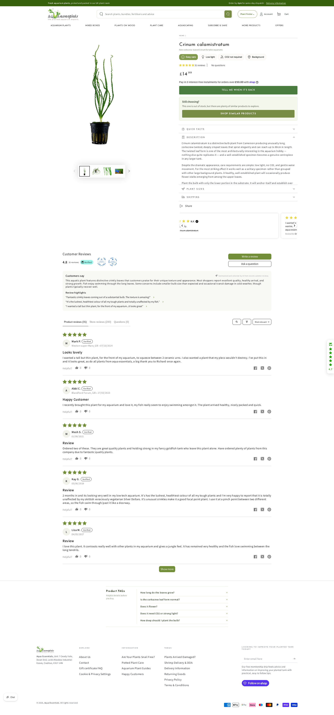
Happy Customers (133, 674)
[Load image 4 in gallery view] (119, 171)
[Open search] (236, 322)
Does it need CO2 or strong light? (159, 613)
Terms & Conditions (176, 685)
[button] (187, 65)
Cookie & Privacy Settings (95, 674)
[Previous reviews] (182, 225)
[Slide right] (129, 171)
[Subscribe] (295, 658)
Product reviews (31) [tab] (75, 321)
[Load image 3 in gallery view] (107, 171)
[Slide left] (74, 171)
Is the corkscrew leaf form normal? (160, 599)
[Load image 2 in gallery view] (96, 171)
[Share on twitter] (262, 368)
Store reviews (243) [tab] (100, 321)
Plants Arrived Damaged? (180, 657)
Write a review (250, 256)
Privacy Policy (172, 679)
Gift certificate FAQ (91, 668)
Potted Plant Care (133, 663)
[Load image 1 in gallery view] (84, 171)
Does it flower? (148, 606)
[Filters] (246, 322)
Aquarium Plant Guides (136, 668)
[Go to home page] (63, 14)
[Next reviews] (294, 225)
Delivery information (276, 3)
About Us (85, 657)
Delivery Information (177, 668)
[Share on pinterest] (269, 368)
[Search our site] (228, 14)
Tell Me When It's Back (238, 90)
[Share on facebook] (255, 368)
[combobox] (164, 14)
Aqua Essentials (51, 702)
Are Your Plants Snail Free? (138, 657)
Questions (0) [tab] (121, 321)
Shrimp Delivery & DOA (178, 663)
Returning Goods (175, 674)
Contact (84, 663)
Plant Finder (247, 14)
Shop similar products (238, 114)
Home (181, 35)
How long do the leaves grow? (157, 592)
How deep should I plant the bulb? (160, 620)
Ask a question (249, 264)
